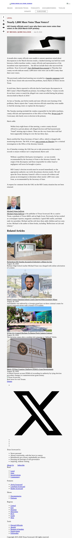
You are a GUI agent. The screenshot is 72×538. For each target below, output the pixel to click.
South (13, 516)
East (12, 508)
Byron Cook (56, 113)
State (12, 473)
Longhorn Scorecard (18, 486)
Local (9, 18)
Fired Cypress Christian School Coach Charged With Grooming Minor (32, 299)
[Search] (68, 3)
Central (13, 506)
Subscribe (41, 11)
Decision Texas (21, 8)
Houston (14, 510)
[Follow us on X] (38, 440)
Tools (61, 8)
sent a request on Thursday (45, 141)
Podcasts (35, 8)
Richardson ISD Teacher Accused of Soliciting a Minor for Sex (29, 262)
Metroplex (14, 512)
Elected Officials (17, 525)
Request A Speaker (17, 529)
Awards (13, 527)
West (12, 518)
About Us (10, 465)
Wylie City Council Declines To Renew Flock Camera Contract (29, 333)
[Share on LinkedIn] (3, 24)
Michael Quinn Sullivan (20, 32)
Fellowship (14, 533)
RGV (12, 514)
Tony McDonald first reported (38, 68)
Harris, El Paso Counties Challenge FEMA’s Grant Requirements (30, 369)
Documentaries (49, 8)
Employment (15, 531)
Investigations (16, 475)
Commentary (15, 477)
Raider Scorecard (17, 488)
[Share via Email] (3, 28)
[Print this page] (3, 31)
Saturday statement (53, 78)
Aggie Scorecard (16, 484)
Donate (27, 11)
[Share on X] (3, 20)
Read (9, 8)
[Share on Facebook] (3, 17)
